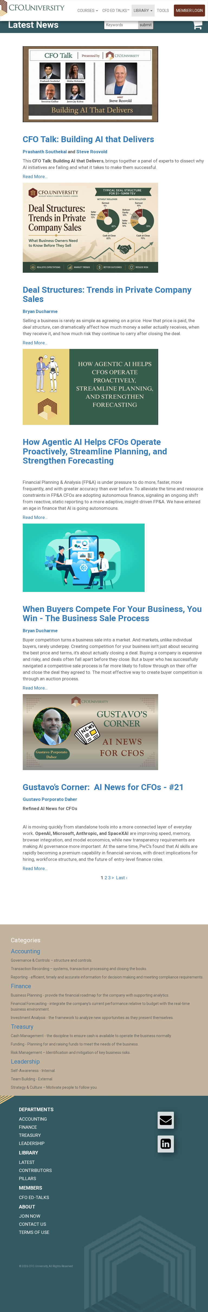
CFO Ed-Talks (34, 1197)
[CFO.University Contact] (166, 1120)
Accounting (25, 951)
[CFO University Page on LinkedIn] (166, 1144)
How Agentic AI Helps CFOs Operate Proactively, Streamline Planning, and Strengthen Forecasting (95, 451)
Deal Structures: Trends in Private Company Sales (107, 294)
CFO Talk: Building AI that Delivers (88, 139)
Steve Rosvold (91, 151)
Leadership (25, 1061)
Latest (27, 1162)
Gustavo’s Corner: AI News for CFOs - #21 (103, 787)
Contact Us (32, 1224)
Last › (121, 877)
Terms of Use (34, 1232)
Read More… (35, 176)
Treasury (22, 1026)
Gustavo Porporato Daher (50, 799)
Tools (163, 10)
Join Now (29, 1216)
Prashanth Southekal (45, 151)
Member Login (189, 10)
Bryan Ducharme (40, 311)
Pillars (27, 1178)
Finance (21, 986)
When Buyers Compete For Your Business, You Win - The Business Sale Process (112, 614)
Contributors (35, 1170)
